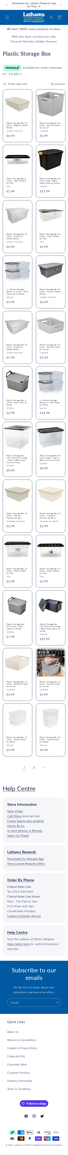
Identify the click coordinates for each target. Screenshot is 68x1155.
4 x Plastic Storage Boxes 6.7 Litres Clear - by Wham (50, 402)
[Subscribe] (57, 1002)
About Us (13, 1031)
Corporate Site (16, 1056)
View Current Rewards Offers (26, 863)
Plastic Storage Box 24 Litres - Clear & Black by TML (17, 571)
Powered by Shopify (52, 1145)
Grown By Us (16, 825)
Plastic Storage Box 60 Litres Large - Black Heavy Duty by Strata (50, 180)
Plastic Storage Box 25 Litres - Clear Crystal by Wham (50, 739)
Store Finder (15, 811)
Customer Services (18, 1072)
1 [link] (24, 767)
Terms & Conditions (19, 1088)
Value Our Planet (18, 835)
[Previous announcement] (7, 5)
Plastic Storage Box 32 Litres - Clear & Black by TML (50, 236)
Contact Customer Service (24, 916)
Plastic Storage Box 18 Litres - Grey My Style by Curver (50, 684)
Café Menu (14, 816)
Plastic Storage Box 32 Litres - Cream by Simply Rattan (17, 347)
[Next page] (44, 768)
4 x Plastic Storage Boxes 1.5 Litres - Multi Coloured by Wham (17, 291)
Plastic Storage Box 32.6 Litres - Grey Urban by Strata (15, 626)
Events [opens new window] (25, 821)
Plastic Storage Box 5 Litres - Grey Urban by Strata (17, 402)
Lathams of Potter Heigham (28, 1145)
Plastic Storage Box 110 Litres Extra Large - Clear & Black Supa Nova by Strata (17, 458)
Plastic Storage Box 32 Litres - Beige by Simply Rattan (17, 125)
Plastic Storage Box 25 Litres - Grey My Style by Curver (50, 125)
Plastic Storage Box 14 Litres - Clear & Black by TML (50, 571)
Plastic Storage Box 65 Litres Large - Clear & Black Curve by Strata (50, 457)
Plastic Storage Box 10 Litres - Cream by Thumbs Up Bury (50, 515)
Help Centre (19, 788)
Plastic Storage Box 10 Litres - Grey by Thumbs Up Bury (17, 515)
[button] (7, 17)
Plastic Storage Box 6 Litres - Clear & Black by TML (16, 180)
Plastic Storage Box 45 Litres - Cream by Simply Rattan (17, 236)
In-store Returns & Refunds (24, 830)
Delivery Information (19, 1080)
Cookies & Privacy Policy (22, 1048)
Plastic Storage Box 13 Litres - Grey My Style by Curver (50, 347)
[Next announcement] (61, 5)
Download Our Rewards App (25, 858)
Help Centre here (18, 944)
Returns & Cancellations (21, 1040)
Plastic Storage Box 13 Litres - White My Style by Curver (17, 684)
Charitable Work (17, 1064)
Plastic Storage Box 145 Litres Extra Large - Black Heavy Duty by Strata (50, 627)
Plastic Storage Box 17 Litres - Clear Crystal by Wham (17, 739)
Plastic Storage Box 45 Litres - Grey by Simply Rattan (50, 291)
